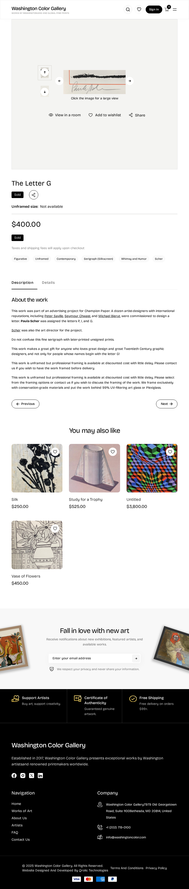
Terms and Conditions (126, 868)
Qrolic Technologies (93, 870)
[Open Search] (128, 9)
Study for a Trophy (86, 499)
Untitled (134, 499)
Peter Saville (53, 316)
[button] (94, 82)
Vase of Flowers (26, 576)
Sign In (154, 9)
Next (130, 81)
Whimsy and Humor (134, 258)
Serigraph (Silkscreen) (98, 258)
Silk (15, 499)
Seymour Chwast (77, 316)
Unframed (41, 258)
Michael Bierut (109, 316)
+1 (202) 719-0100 (118, 827)
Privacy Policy (156, 868)
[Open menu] (174, 9)
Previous (59, 81)
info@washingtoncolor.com (126, 837)
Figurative (20, 258)
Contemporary (66, 258)
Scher (159, 258)
